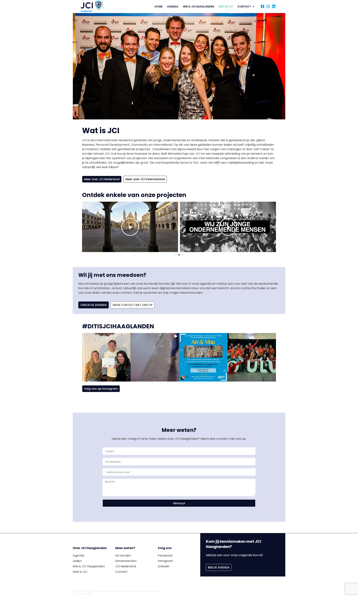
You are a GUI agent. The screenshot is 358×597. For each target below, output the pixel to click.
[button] (86, 227)
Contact (244, 6)
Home (158, 6)
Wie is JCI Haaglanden (198, 6)
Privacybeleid (83, 593)
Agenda (172, 6)
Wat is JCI (226, 6)
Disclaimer (154, 591)
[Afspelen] (146, 227)
